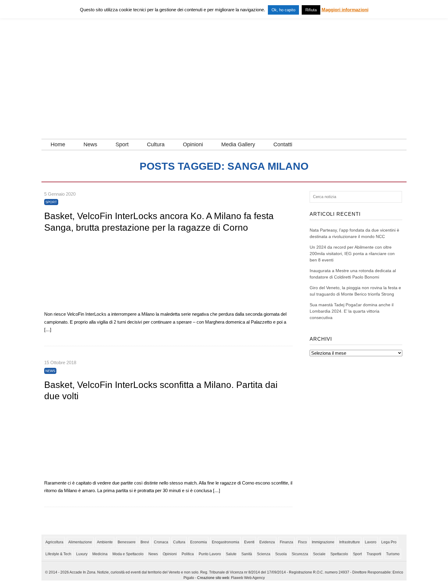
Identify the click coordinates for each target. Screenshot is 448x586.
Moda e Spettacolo (128, 554)
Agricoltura (54, 542)
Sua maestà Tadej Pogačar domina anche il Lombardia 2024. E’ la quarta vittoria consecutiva (351, 311)
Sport (122, 144)
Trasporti (374, 554)
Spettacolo (339, 554)
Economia (198, 542)
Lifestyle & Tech (58, 554)
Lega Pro (388, 542)
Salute (231, 554)
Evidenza (267, 542)
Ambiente (105, 542)
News (90, 144)
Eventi (249, 542)
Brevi (144, 542)
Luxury (81, 554)
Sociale (319, 554)
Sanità (246, 554)
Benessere (127, 542)
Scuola (281, 554)
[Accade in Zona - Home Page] (102, 134)
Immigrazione (323, 542)
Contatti (282, 144)
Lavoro (370, 542)
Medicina (100, 554)
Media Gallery (238, 144)
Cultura (156, 144)
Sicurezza (300, 554)
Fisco (302, 542)
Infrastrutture (349, 542)
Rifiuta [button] (311, 10)
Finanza (286, 542)
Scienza (263, 554)
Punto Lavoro (210, 554)
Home (58, 144)
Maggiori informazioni (345, 9)
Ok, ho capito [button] (283, 10)
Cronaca (161, 542)
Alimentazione (80, 542)
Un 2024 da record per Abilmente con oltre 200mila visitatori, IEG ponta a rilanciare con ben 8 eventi (352, 253)
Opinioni (193, 144)
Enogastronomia (225, 542)
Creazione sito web (213, 578)
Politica (188, 554)
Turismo (393, 554)
